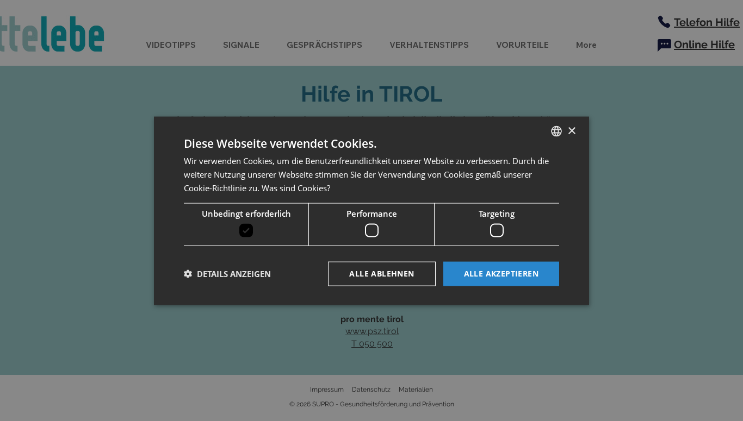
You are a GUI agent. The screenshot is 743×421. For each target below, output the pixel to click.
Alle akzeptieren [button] (501, 273)
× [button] (571, 131)
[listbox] (556, 130)
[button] (227, 274)
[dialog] (371, 210)
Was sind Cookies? (296, 187)
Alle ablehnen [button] (381, 273)
